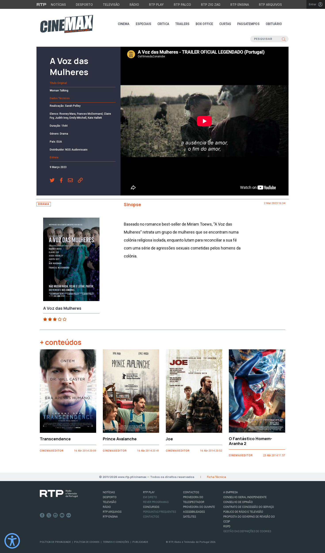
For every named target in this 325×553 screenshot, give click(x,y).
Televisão (111, 4)
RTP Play (156, 4)
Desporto (84, 4)
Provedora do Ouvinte (199, 507)
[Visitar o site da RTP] (41, 4)
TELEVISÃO (109, 502)
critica (163, 24)
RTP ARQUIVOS (112, 511)
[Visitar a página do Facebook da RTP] (42, 515)
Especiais (143, 24)
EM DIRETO (150, 497)
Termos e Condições (116, 542)
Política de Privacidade (55, 542)
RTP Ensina (239, 4)
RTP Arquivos (270, 4)
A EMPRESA (230, 492)
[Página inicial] (66, 24)
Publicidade (140, 542)
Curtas (225, 24)
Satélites (189, 516)
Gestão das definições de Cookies (247, 531)
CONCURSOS (151, 507)
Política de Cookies (86, 542)
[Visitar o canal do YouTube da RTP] (62, 515)
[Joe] (194, 391)
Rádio (134, 4)
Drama (43, 204)
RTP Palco (182, 4)
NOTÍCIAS (109, 492)
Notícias (58, 4)
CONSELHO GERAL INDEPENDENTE (245, 497)
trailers (182, 24)
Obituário (274, 24)
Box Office (204, 24)
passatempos (248, 24)
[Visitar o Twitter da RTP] (48, 515)
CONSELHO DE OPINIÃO (238, 502)
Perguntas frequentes (159, 511)
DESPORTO (110, 497)
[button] (55, 180)
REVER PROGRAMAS (155, 502)
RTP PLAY (149, 492)
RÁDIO (107, 507)
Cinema (124, 24)
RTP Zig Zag (210, 4)
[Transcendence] (68, 391)
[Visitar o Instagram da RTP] (55, 515)
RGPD (226, 526)
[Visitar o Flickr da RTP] (68, 515)
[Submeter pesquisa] (284, 39)
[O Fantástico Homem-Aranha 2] (257, 391)
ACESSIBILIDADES (194, 511)
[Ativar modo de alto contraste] (12, 541)
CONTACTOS (191, 492)
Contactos (151, 516)
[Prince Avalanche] (131, 391)
